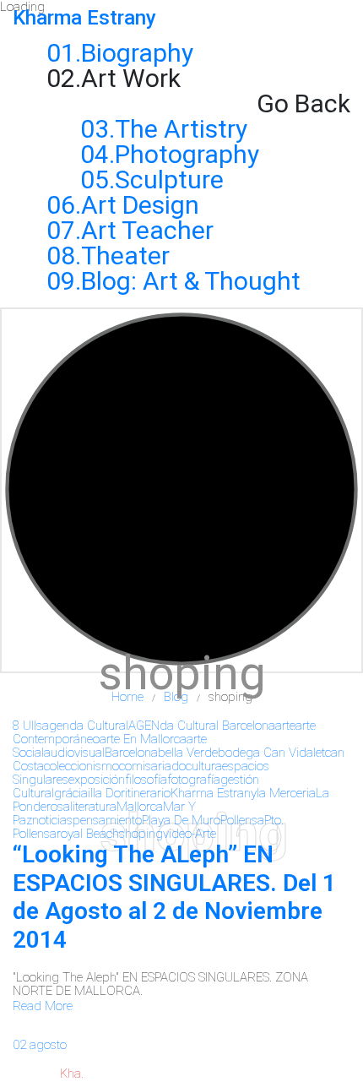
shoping (141, 833)
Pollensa (242, 820)
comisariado (152, 766)
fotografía (193, 779)
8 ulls (27, 725)
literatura (93, 806)
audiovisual (74, 752)
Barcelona (131, 752)
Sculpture (169, 179)
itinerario (148, 793)
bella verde (188, 752)
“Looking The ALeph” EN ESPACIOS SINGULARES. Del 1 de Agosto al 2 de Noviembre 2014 (174, 897)
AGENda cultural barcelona (201, 725)
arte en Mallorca (143, 739)
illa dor (106, 793)
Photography (187, 154)
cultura (204, 766)
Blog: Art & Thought (191, 281)
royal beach (88, 833)
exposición (96, 779)
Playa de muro (181, 820)
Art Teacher (147, 230)
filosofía (146, 779)
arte (285, 725)
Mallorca (139, 806)
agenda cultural (85, 725)
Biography (137, 53)
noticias (52, 820)
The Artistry (181, 129)
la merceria (286, 793)
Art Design (140, 205)
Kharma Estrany (214, 793)
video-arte (189, 833)
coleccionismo (81, 766)
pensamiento (107, 820)
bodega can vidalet (271, 752)
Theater (125, 255)
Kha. (72, 1073)
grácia (71, 793)
